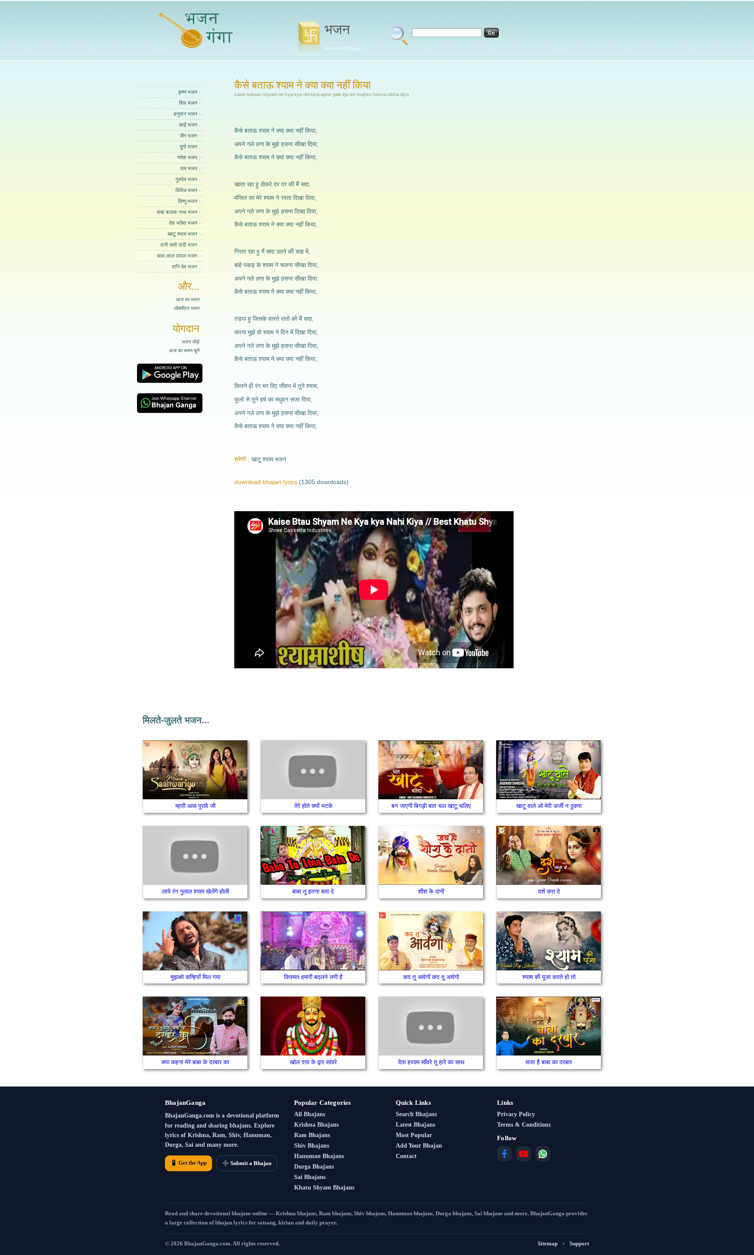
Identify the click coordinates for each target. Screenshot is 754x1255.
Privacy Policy (516, 1114)
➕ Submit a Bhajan (246, 1163)
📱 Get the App (188, 1162)
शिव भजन (188, 103)
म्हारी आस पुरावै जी (195, 805)
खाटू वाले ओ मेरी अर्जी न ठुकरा (549, 805)
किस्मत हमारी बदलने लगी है (313, 976)
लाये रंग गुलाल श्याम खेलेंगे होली (195, 891)
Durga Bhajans (314, 1166)
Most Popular (414, 1135)
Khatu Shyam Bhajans (324, 1187)
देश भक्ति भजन (183, 223)
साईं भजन (188, 125)
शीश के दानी (431, 891)
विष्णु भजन (187, 201)
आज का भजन (187, 299)
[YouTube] (523, 1153)
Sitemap (548, 1243)
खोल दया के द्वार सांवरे (313, 1062)
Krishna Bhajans (316, 1124)
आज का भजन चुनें (184, 350)
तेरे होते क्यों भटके (313, 805)
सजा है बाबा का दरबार (548, 1062)
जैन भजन (188, 136)
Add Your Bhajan (419, 1145)
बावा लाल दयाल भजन (177, 256)
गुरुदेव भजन (186, 179)
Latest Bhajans (415, 1124)
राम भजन (188, 168)
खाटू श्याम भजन (182, 234)
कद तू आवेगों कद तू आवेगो (431, 976)
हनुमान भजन (185, 114)
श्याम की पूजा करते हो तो (549, 976)
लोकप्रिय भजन (186, 308)
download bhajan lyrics (265, 481)
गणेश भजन (187, 158)
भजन (342, 36)
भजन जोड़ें (190, 341)
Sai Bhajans (310, 1177)
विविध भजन (186, 190)
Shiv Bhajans (311, 1145)
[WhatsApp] (542, 1153)
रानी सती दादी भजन (178, 245)
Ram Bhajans (312, 1135)
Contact (406, 1156)
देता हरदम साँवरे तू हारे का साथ (431, 1062)
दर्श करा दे (549, 891)
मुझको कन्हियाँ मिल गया (195, 976)
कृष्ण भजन (187, 92)
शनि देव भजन (184, 267)
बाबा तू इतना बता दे (313, 891)
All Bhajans (309, 1114)
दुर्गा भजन (188, 147)
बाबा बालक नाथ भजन (177, 212)
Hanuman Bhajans (319, 1156)
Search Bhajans (416, 1114)
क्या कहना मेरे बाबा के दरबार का (195, 1062)
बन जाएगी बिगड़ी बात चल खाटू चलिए (431, 805)
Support (579, 1243)
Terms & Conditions (524, 1124)
